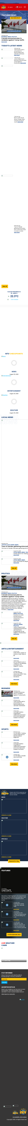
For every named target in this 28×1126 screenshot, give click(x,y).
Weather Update (15, 18)
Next (25, 890)
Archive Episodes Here (14, 934)
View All (5, 286)
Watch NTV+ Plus (14, 861)
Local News (11, 545)
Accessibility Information (20, 1117)
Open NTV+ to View (6, 815)
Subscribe (4, 982)
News (9, 37)
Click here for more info (8, 994)
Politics (14, 37)
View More (14, 684)
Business (4, 37)
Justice (3, 545)
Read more (4, 41)
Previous (21, 890)
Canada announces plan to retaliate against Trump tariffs (12, 39)
